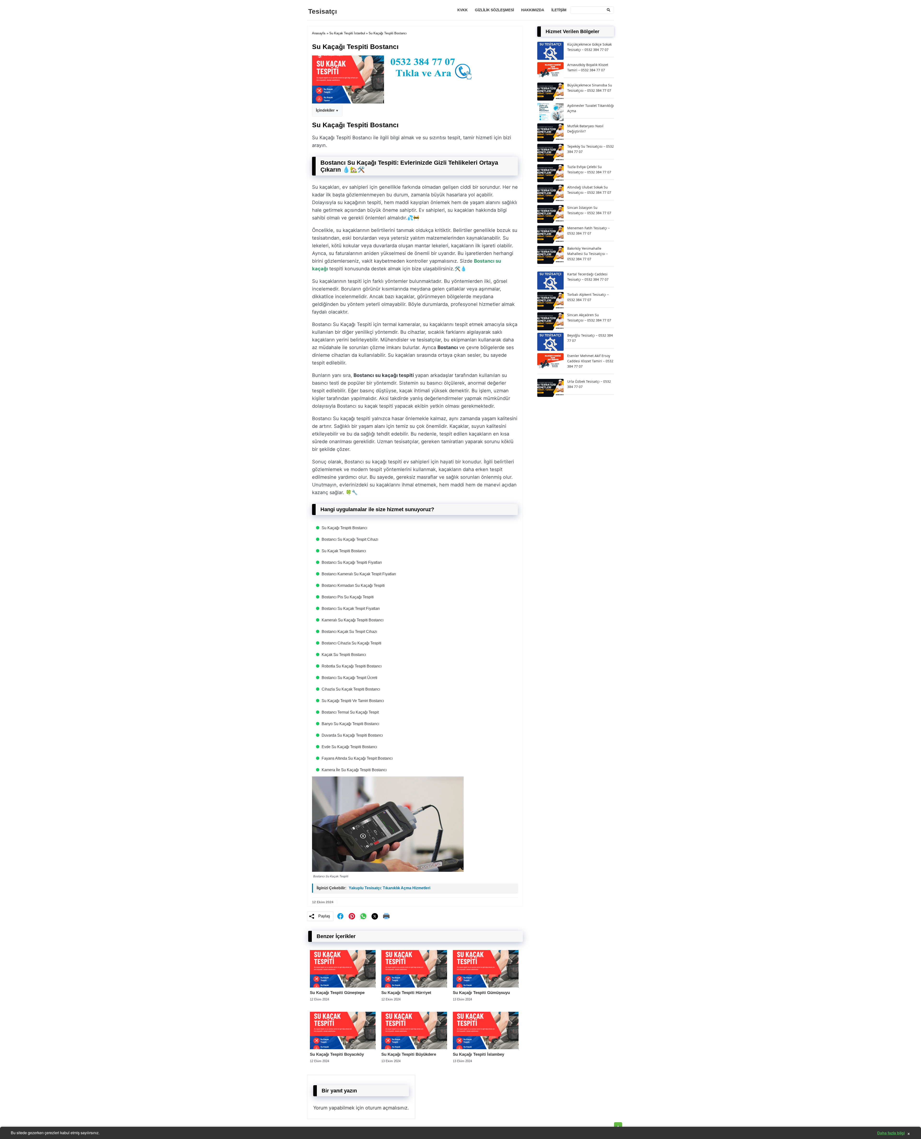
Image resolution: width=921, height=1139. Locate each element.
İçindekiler (325, 110)
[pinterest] (351, 916)
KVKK (462, 10)
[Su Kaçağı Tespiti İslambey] (486, 1048)
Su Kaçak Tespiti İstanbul (347, 33)
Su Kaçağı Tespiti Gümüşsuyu (481, 992)
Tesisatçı (322, 11)
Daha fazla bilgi (891, 1133)
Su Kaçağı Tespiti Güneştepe (337, 992)
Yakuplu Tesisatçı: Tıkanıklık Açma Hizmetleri (389, 888)
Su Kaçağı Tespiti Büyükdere (408, 1054)
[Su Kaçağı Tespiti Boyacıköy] (343, 1048)
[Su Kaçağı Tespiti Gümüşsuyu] (486, 986)
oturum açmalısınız (386, 1108)
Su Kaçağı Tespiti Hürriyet (406, 992)
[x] (374, 916)
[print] (386, 916)
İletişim (559, 10)
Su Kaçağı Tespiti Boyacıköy (337, 1054)
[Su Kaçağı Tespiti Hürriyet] (414, 986)
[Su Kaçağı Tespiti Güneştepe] (343, 986)
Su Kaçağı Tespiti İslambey (478, 1054)
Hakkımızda (532, 10)
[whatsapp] (363, 916)
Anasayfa (318, 33)
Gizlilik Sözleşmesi (494, 10)
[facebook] (340, 916)
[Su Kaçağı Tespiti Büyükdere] (414, 1048)
